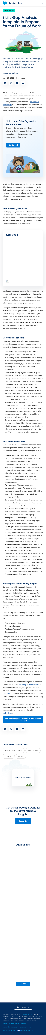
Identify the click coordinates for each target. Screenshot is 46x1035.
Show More (23, 984)
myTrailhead (7, 713)
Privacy (23, 1024)
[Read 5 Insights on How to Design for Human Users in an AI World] (23, 869)
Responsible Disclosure (10, 1027)
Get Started (13, 145)
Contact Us (22, 1027)
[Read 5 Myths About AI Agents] (13, 253)
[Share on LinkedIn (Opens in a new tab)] (5, 83)
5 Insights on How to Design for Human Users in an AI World (21, 883)
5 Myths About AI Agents (16, 260)
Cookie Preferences (9, 1030)
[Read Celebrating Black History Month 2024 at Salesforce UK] (13, 273)
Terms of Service (14, 1024)
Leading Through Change (13, 750)
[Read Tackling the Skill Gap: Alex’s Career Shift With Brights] (23, 937)
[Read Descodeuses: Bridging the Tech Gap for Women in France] (23, 903)
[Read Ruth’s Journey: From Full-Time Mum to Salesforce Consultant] (23, 970)
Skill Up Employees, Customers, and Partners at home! (23, 720)
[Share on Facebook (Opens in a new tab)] (17, 83)
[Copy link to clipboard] (23, 83)
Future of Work (9, 10)
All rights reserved (28, 1014)
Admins (20, 756)
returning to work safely (28, 684)
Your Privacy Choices (27, 1030)
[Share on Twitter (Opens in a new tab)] (11, 83)
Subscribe (23, 821)
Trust (29, 1027)
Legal (5, 1024)
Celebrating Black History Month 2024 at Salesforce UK (22, 280)
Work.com (8, 756)
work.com (6, 693)
